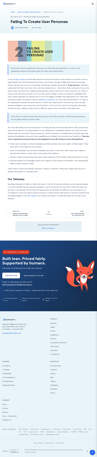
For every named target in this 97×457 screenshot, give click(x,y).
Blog (51, 377)
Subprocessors (33, 432)
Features (53, 323)
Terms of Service (23, 429)
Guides (13, 12)
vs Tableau (6, 370)
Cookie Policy (57, 429)
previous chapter (19, 79)
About (4, 404)
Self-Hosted (54, 346)
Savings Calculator (8, 385)
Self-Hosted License (37, 434)
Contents (48, 214)
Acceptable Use (45, 429)
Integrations (54, 335)
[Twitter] (87, 451)
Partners (5, 412)
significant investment (47, 100)
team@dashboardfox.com (11, 333)
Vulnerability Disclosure (58, 343)
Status (52, 393)
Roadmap (53, 389)
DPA (85, 429)
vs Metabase (6, 374)
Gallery (52, 327)
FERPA (42, 432)
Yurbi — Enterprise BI (9, 416)
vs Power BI (6, 366)
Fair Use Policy (77, 429)
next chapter (32, 196)
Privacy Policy (35, 429)
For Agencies (54, 354)
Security (53, 339)
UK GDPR (73, 432)
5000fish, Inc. (7, 420)
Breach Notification (63, 432)
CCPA (25, 432)
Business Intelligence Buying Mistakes (29, 12)
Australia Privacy (24, 434)
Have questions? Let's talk (34, 276)
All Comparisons (7, 381)
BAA (90, 429)
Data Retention (50, 432)
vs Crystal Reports (8, 377)
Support (53, 381)
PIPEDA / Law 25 (83, 432)
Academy (53, 370)
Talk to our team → (48, 228)
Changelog (54, 385)
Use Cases (54, 350)
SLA (20, 432)
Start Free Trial (11, 275)
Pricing (52, 331)
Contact (5, 408)
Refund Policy (67, 429)
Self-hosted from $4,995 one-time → (17, 285)
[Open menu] (93, 3)
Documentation (55, 366)
